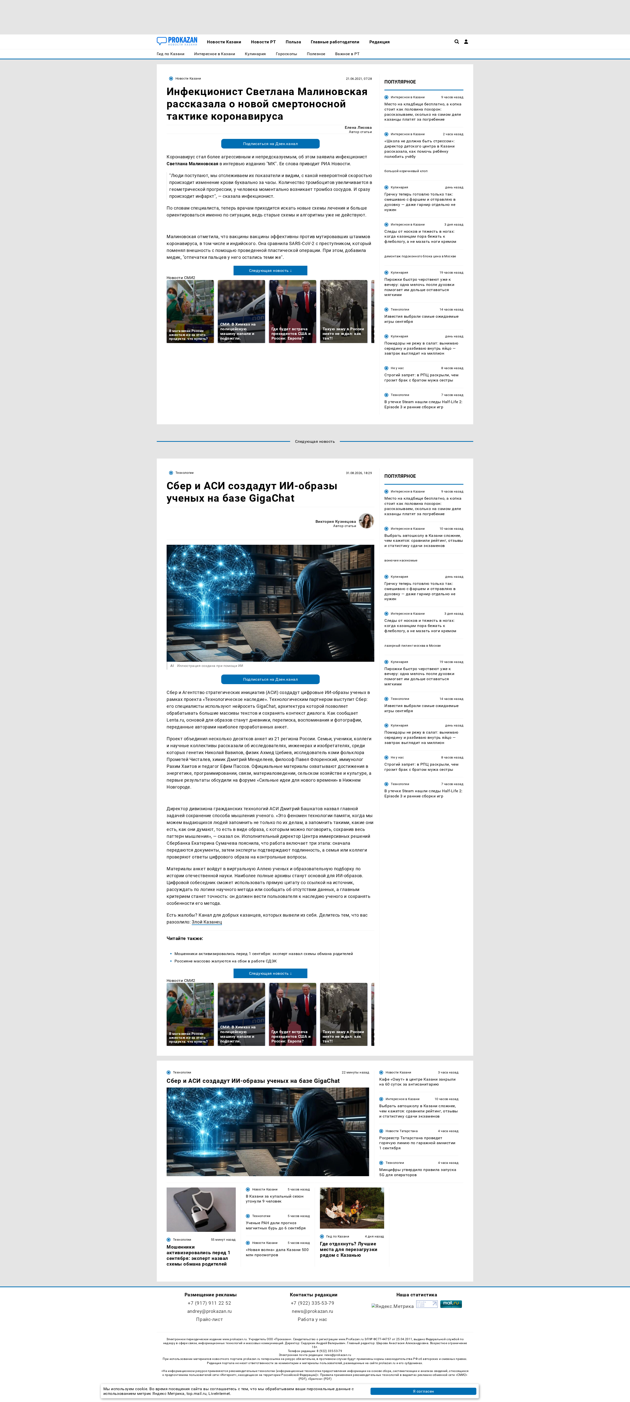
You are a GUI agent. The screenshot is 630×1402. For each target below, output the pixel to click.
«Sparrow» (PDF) (319, 1379)
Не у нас (397, 368)
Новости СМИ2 (181, 277)
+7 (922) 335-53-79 (312, 1303)
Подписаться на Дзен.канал (270, 143)
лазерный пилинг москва (404, 645)
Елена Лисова (358, 127)
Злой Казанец (207, 921)
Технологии (400, 309)
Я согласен (423, 1391)
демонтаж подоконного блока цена (412, 256)
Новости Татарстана (402, 1131)
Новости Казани (188, 78)
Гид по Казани (337, 1236)
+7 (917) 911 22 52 (209, 1303)
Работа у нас (312, 1319)
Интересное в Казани (408, 97)
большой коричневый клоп (406, 171)
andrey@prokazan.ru (209, 1311)
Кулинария (399, 187)
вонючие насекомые (401, 560)
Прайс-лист (209, 1319)
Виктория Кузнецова (335, 521)
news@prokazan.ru (312, 1311)
